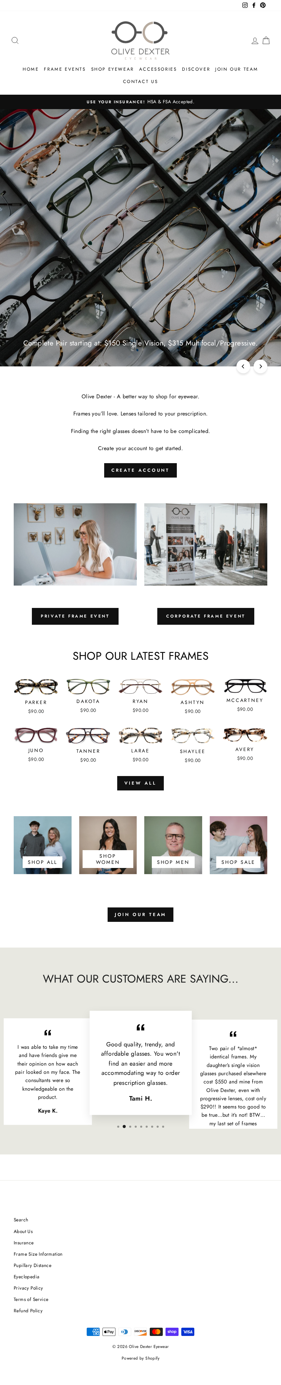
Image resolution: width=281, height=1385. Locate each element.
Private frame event (75, 616)
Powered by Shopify (140, 1358)
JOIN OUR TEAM (141, 914)
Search (21, 1219)
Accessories (158, 69)
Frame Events (65, 69)
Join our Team (236, 69)
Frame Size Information (38, 1254)
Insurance (24, 1242)
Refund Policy (28, 1310)
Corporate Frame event (205, 616)
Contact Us (140, 81)
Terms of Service (31, 1299)
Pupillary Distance (32, 1265)
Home (31, 69)
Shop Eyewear (112, 69)
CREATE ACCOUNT (140, 470)
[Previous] (243, 366)
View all (140, 783)
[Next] (260, 366)
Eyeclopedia (26, 1276)
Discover (196, 69)
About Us (23, 1231)
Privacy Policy (28, 1287)
